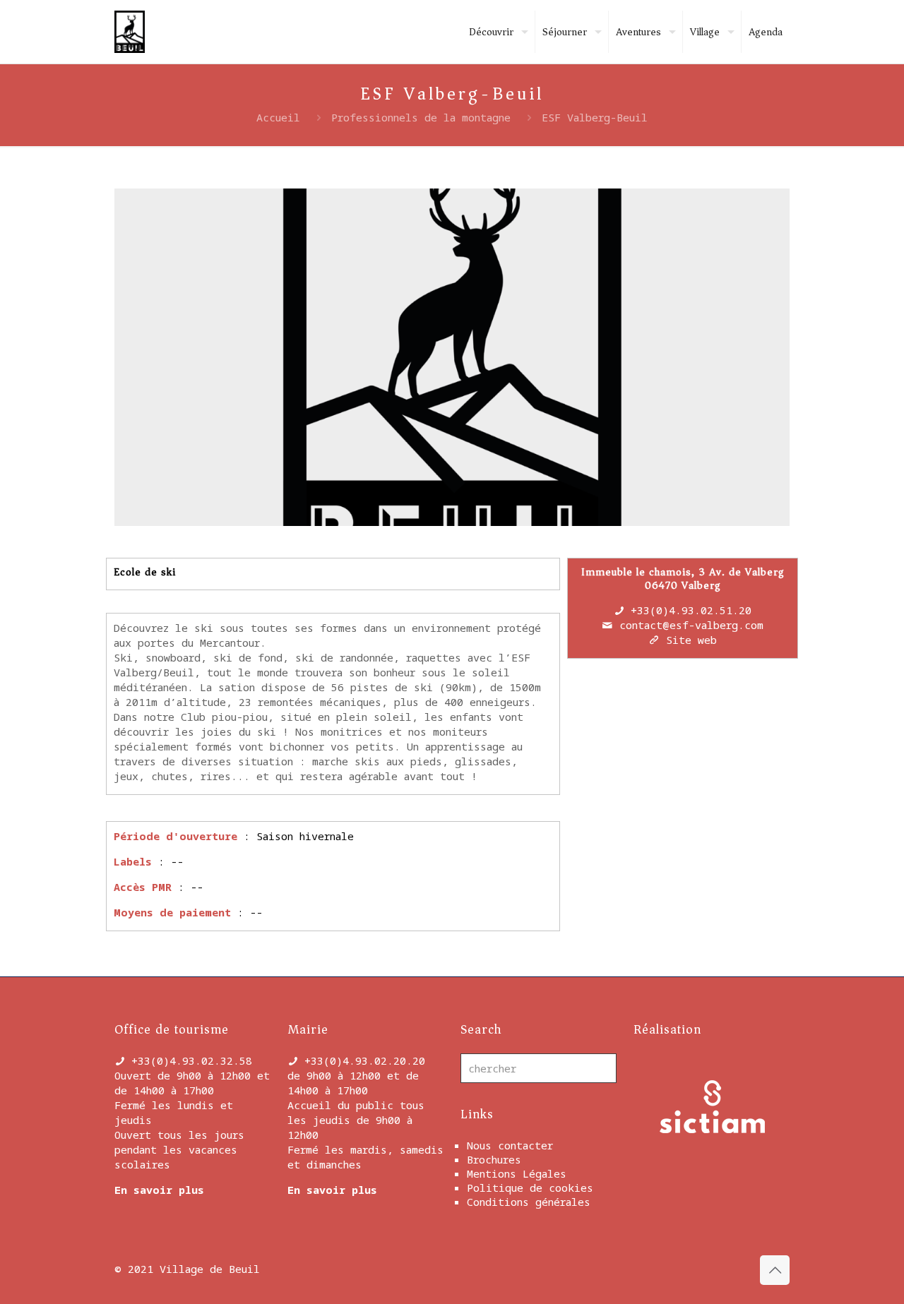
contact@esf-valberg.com (691, 625)
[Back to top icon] (775, 1270)
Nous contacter (510, 1145)
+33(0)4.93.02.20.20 (364, 1060)
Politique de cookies (530, 1187)
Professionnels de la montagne (421, 117)
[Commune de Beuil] (129, 32)
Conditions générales (528, 1202)
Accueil (278, 117)
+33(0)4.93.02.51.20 (691, 610)
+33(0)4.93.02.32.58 (191, 1060)
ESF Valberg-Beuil (595, 117)
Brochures (494, 1159)
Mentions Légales (516, 1173)
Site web (691, 640)
